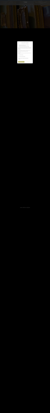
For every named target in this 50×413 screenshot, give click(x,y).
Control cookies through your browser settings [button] (23, 58)
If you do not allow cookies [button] (21, 56)
